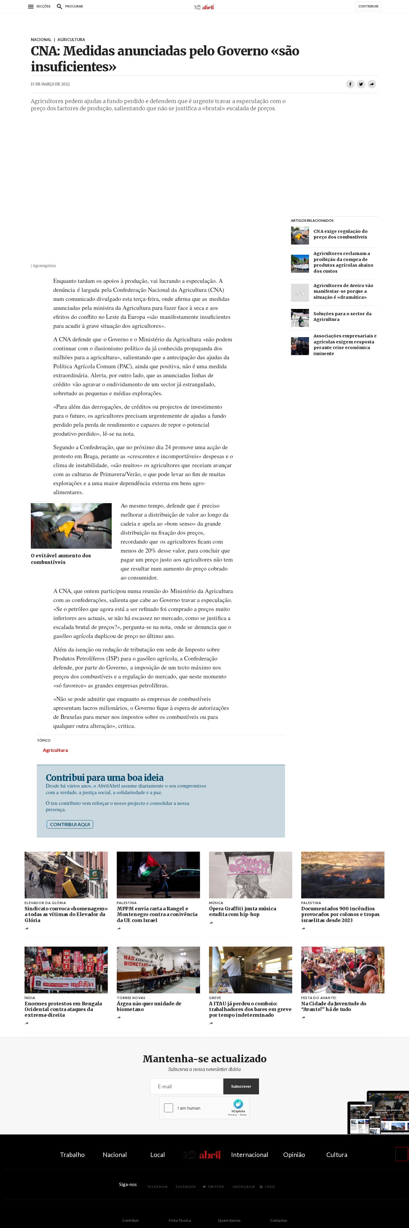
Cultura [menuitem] (336, 1154)
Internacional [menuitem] (249, 1154)
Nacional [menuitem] (115, 1154)
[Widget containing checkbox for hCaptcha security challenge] (204, 1107)
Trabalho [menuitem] (72, 1154)
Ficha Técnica (180, 1220)
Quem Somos (229, 1220)
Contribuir (130, 1220)
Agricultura (55, 750)
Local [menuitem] (157, 1154)
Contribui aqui (70, 824)
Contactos (278, 1220)
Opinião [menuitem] (294, 1154)
